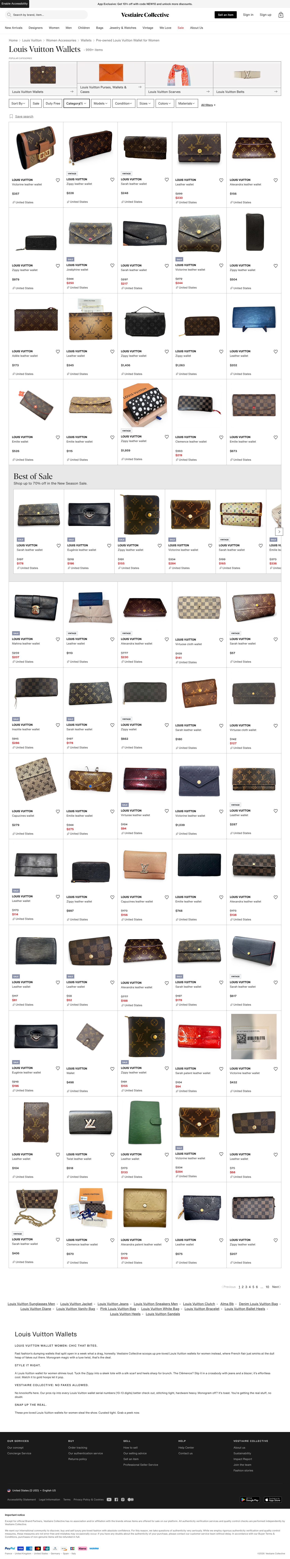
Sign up (265, 15)
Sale (181, 28)
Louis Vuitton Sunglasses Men (31, 1303)
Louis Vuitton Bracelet (202, 1308)
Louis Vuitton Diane (36, 1308)
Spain (66, 1553)
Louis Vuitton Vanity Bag (75, 1308)
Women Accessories (61, 40)
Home (13, 40)
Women (54, 28)
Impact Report (243, 1459)
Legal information (49, 1499)
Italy (74, 1553)
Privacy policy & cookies (89, 1499)
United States (41, 1553)
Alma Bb (227, 1303)
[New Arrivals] (25, 27)
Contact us (186, 1453)
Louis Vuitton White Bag (160, 1308)
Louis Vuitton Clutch (199, 1303)
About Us (196, 28)
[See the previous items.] (11, 532)
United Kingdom (23, 1553)
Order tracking (77, 1448)
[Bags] (106, 27)
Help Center (186, 1448)
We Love (165, 28)
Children (84, 28)
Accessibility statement (21, 1499)
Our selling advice (135, 1453)
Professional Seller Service (140, 1465)
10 (267, 1286)
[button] (281, 15)
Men (69, 28)
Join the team (242, 1465)
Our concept (15, 1448)
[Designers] (45, 27)
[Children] (92, 27)
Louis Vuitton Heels (125, 1313)
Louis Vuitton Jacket (76, 1303)
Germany (55, 1553)
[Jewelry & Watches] (139, 27)
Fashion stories (243, 1470)
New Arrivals (13, 28)
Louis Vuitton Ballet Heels (245, 1308)
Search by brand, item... (28, 15)
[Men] (75, 27)
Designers (36, 28)
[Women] (62, 27)
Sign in (248, 15)
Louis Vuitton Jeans (113, 1303)
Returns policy (77, 1459)
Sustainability (242, 1453)
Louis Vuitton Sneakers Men (156, 1303)
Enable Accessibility (15, 4)
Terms (66, 1499)
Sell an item (225, 15)
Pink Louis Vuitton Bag (118, 1308)
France (8, 1553)
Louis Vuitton (31, 40)
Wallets (86, 40)
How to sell (130, 1448)
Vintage (147, 28)
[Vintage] (156, 27)
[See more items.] (279, 532)
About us (239, 1448)
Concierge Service (19, 1453)
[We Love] (174, 27)
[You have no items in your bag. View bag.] (281, 15)
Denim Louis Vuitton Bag (258, 1303)
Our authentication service (85, 1453)
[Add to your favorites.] (57, 180)
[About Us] (206, 27)
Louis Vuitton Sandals (163, 1313)
